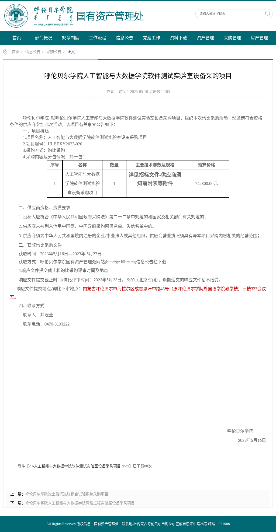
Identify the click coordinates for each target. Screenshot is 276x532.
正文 (71, 52)
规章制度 (70, 38)
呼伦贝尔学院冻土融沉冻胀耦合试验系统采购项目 (66, 494)
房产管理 (259, 38)
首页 (16, 38)
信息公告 (124, 38)
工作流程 (97, 38)
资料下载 (178, 38)
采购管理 (232, 38)
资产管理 (205, 38)
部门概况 (43, 38)
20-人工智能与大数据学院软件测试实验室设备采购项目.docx (79, 466)
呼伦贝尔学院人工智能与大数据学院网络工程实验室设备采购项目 (80, 503)
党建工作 (151, 38)
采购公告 (53, 52)
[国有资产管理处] (94, 15)
